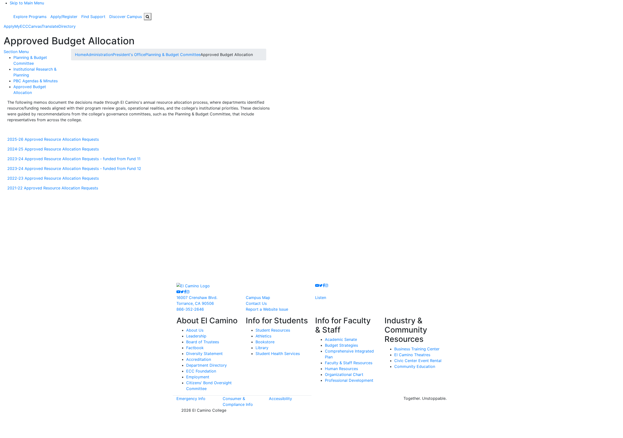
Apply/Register (63, 16)
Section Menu (16, 51)
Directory (67, 26)
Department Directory (206, 365)
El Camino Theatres (412, 354)
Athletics (263, 336)
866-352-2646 (190, 309)
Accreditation (198, 359)
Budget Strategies (341, 345)
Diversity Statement (204, 353)
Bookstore (265, 341)
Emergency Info (190, 398)
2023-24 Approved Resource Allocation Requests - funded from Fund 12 (74, 168)
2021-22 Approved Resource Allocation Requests (52, 188)
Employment (197, 376)
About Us (194, 330)
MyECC (21, 26)
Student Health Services (278, 353)
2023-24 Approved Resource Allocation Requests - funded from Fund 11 (73, 158)
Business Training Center (417, 348)
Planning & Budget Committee (173, 54)
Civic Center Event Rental (417, 360)
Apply (9, 26)
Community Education (414, 366)
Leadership (196, 336)
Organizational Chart (344, 374)
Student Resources (273, 330)
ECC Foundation (201, 371)
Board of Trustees (202, 341)
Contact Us (256, 303)
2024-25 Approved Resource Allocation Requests (53, 149)
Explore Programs (29, 16)
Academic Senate (341, 339)
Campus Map (258, 297)
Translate (50, 26)
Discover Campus (125, 16)
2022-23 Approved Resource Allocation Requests (53, 178)
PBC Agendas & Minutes (35, 80)
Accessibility (280, 398)
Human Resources (341, 368)
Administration (99, 54)
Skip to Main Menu (27, 2)
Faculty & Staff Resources (348, 362)
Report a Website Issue (267, 309)
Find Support (93, 16)
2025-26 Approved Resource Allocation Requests (53, 139)
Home (80, 54)
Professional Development (349, 380)
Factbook (195, 347)
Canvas (35, 26)
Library (262, 347)
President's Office (129, 54)
